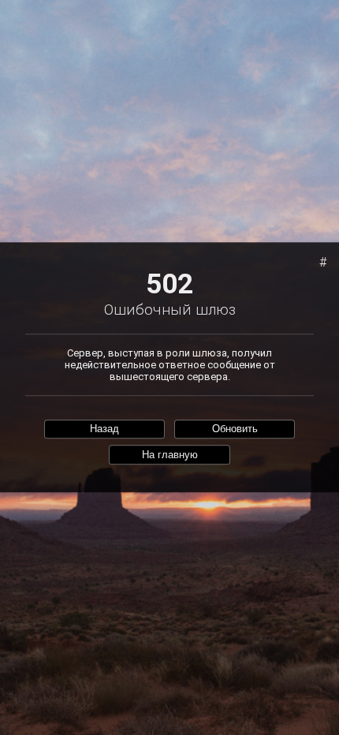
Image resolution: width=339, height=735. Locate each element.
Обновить (235, 429)
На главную (170, 455)
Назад (104, 429)
